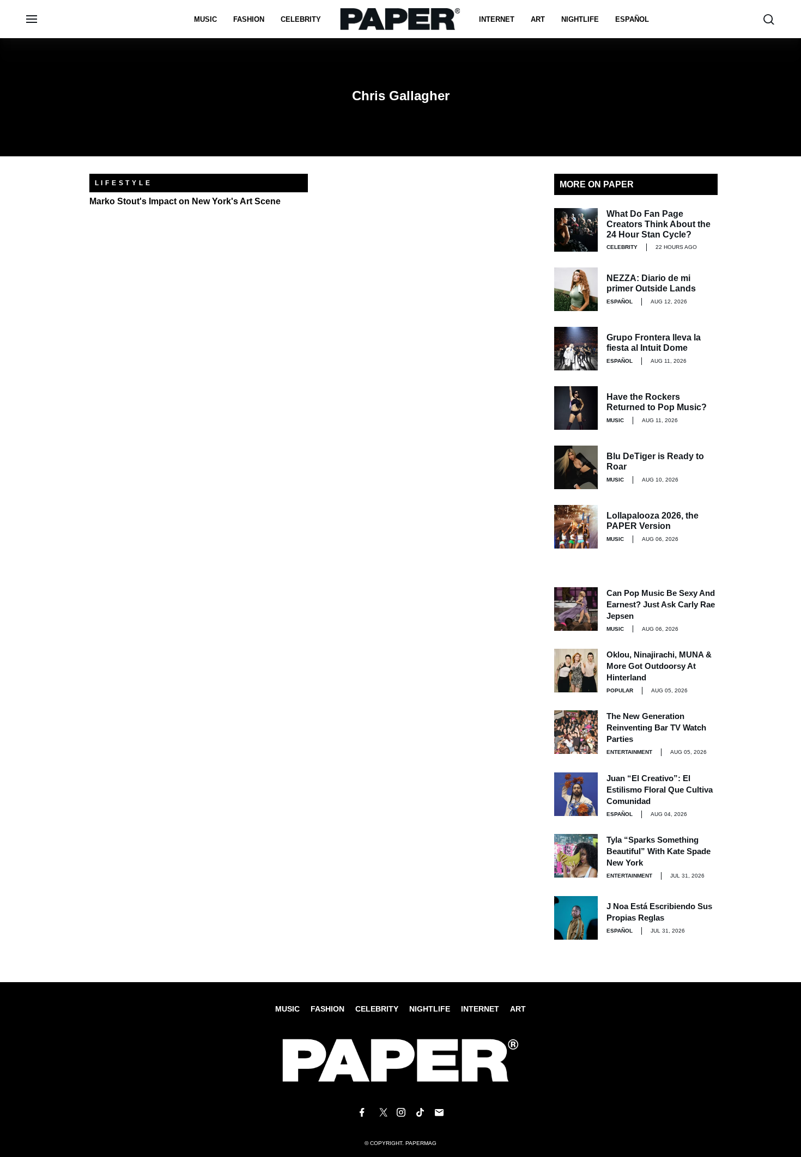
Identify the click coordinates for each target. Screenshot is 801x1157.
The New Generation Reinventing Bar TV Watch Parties (656, 727)
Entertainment (629, 752)
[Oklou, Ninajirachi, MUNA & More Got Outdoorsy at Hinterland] (576, 670)
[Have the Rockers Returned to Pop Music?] (576, 408)
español (632, 19)
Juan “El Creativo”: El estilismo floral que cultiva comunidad (659, 790)
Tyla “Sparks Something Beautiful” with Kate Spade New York (658, 851)
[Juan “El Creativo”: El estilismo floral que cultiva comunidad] (576, 794)
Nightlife (429, 1008)
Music (205, 19)
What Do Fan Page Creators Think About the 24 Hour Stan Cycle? (658, 224)
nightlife (580, 19)
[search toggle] (769, 19)
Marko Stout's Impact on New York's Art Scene (185, 201)
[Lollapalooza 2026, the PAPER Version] (576, 527)
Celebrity (301, 19)
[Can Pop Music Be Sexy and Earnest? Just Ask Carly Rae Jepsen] (576, 609)
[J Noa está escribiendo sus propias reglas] (576, 918)
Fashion (248, 19)
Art (538, 19)
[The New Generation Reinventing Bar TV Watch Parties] (576, 732)
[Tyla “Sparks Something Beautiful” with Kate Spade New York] (576, 856)
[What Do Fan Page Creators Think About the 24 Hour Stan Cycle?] (576, 230)
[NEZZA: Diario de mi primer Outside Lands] (576, 289)
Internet (496, 19)
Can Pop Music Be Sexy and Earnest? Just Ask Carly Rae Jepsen (660, 604)
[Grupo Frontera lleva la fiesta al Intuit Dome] (576, 348)
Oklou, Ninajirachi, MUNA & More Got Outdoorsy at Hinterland (659, 666)
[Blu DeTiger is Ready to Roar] (576, 467)
